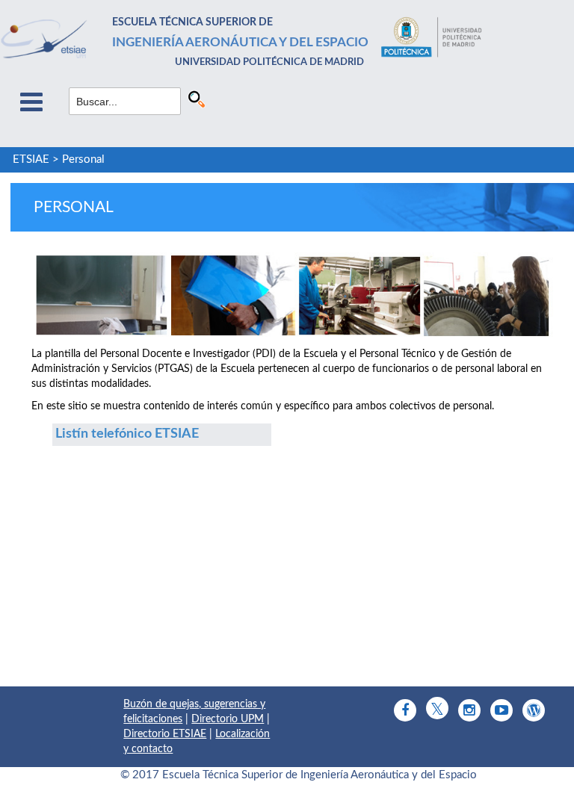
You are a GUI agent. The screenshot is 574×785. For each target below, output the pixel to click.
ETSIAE (31, 159)
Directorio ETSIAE (164, 734)
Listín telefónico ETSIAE (127, 434)
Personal (83, 159)
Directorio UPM (227, 719)
